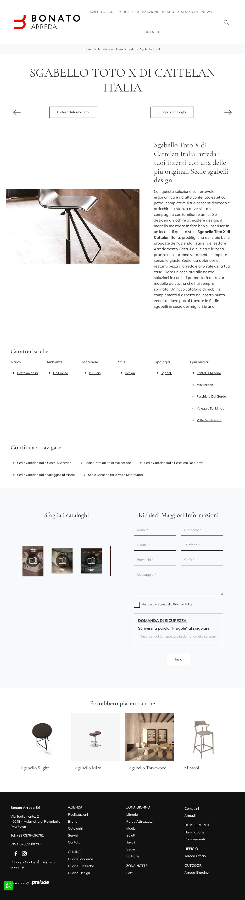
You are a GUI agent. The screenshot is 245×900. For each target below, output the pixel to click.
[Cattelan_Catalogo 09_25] (62, 561)
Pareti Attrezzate (139, 821)
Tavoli (130, 842)
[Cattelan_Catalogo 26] (91, 561)
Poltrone (132, 856)
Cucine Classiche (81, 866)
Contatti (150, 32)
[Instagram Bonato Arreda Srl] (23, 853)
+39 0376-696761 (30, 835)
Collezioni (118, 12)
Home (88, 49)
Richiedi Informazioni (73, 112)
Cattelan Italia (27, 373)
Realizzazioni (145, 12)
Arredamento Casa (110, 49)
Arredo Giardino (196, 872)
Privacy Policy (183, 604)
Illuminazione (194, 832)
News (207, 12)
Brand (168, 12)
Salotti (131, 835)
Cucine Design (79, 873)
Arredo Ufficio (195, 856)
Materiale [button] (90, 362)
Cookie (30, 862)
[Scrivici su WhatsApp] (8, 885)
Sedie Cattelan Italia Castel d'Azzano (44, 463)
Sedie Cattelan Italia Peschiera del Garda (174, 463)
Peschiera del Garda (211, 396)
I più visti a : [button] (200, 362)
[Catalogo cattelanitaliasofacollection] (33, 561)
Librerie (132, 814)
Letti (129, 873)
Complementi (194, 839)
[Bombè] (228, 112)
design (130, 373)
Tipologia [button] (162, 362)
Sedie (131, 49)
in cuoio (94, 373)
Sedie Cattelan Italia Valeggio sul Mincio (46, 475)
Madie (131, 828)
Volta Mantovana (209, 420)
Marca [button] (16, 362)
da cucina (60, 373)
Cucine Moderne (80, 859)
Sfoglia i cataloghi (172, 112)
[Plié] (17, 112)
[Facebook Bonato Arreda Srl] (15, 853)
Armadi (189, 815)
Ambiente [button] (54, 362)
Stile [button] (121, 362)
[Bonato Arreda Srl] (46, 21)
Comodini (191, 808)
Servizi (73, 835)
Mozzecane (205, 385)
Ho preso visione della (167, 604)
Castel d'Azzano (209, 373)
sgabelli (166, 373)
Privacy (16, 862)
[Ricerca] (226, 22)
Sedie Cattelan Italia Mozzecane (108, 463)
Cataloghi (188, 12)
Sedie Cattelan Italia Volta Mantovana (115, 475)
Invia (178, 659)
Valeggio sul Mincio (210, 408)
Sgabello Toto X (150, 49)
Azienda (97, 12)
